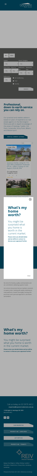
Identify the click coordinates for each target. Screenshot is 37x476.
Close (28, 276)
